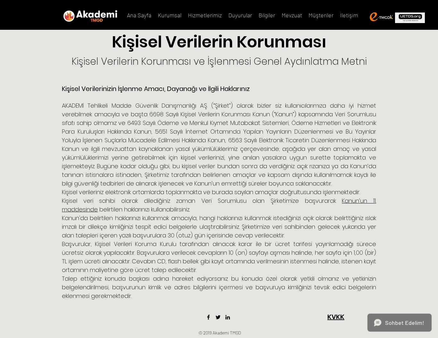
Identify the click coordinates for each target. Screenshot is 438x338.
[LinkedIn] (227, 317)
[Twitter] (218, 317)
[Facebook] (208, 317)
